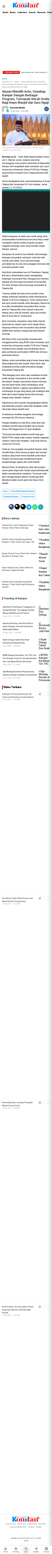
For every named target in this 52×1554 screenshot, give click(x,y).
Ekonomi (41, 12)
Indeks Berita (32, 1524)
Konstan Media (17, 107)
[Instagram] (26, 1533)
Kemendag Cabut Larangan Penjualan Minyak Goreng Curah (17, 1104)
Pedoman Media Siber (18, 1527)
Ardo (5, 491)
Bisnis (13, 12)
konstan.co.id (7, 81)
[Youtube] (32, 1533)
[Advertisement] (26, 43)
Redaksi (39, 1527)
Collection (22, 12)
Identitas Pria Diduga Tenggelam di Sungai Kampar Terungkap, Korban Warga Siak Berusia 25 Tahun (19, 610)
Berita (5, 12)
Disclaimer (21, 1524)
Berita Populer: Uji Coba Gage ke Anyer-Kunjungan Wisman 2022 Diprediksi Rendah (18, 1309)
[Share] (46, 109)
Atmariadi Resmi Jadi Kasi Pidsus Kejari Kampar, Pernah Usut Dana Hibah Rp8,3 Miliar (18, 626)
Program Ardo (28, 496)
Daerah (32, 12)
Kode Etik (42, 1524)
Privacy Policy (11, 1524)
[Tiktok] (39, 1533)
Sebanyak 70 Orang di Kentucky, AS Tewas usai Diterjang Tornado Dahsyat (17, 695)
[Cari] (47, 6)
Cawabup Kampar (11, 496)
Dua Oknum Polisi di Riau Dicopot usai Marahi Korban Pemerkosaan (17, 900)
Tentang (31, 1527)
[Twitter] (19, 1533)
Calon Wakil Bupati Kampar (23, 491)
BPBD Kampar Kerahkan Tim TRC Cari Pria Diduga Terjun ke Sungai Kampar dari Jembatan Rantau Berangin (20, 658)
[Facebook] (12, 1533)
